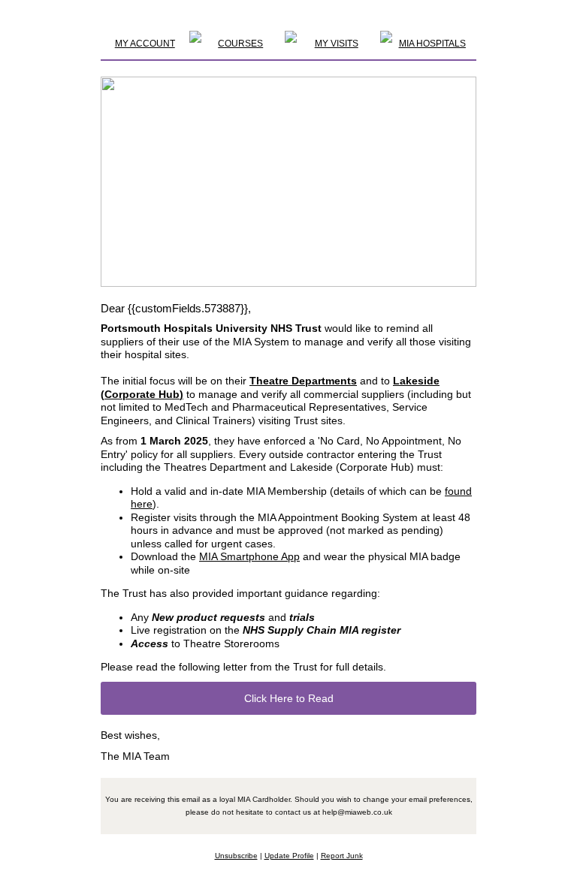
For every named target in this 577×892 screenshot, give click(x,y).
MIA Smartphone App (249, 556)
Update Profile (289, 855)
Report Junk (342, 855)
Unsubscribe (236, 855)
